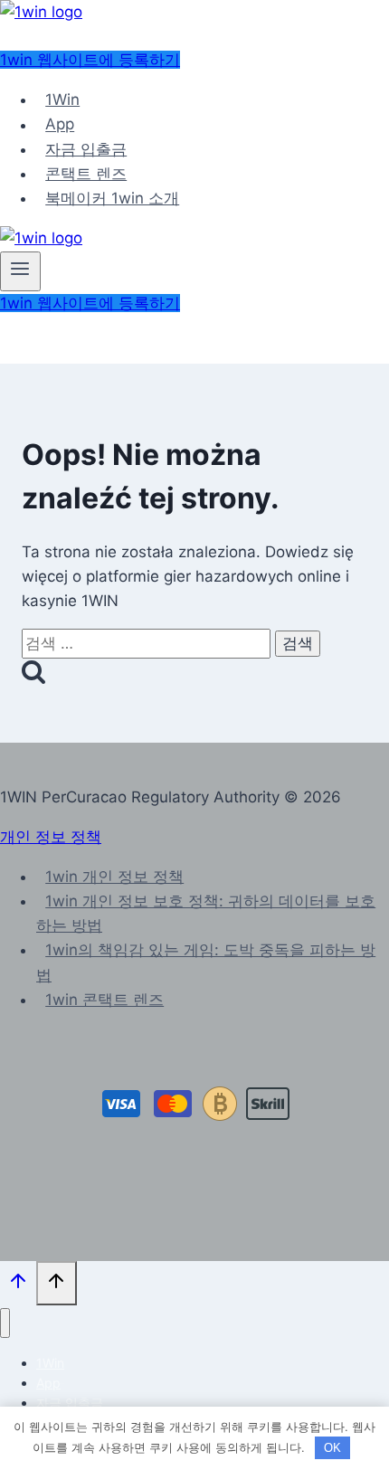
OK (332, 1448)
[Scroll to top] (18, 1285)
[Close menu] (5, 1323)
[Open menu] (20, 271)
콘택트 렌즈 (86, 174)
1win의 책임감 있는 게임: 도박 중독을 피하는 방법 (205, 962)
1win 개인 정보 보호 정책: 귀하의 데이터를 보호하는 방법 (205, 913)
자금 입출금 (86, 149)
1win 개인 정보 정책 (114, 877)
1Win (62, 99)
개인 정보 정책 (50, 837)
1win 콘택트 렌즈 (104, 1000)
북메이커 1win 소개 (112, 198)
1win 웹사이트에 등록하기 (90, 60)
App (59, 125)
